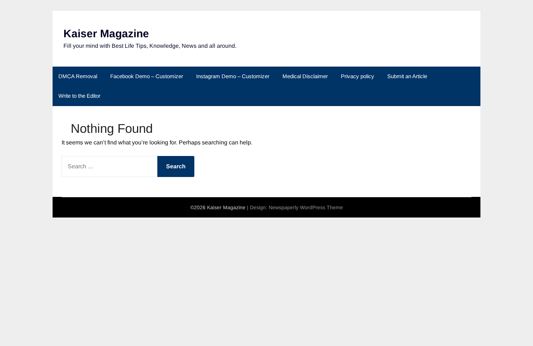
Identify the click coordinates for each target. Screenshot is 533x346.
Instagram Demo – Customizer (232, 76)
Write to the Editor (79, 96)
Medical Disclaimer (305, 76)
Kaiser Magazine (106, 33)
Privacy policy (357, 76)
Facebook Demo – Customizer (146, 76)
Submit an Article (407, 76)
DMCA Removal (77, 76)
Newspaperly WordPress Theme (306, 207)
